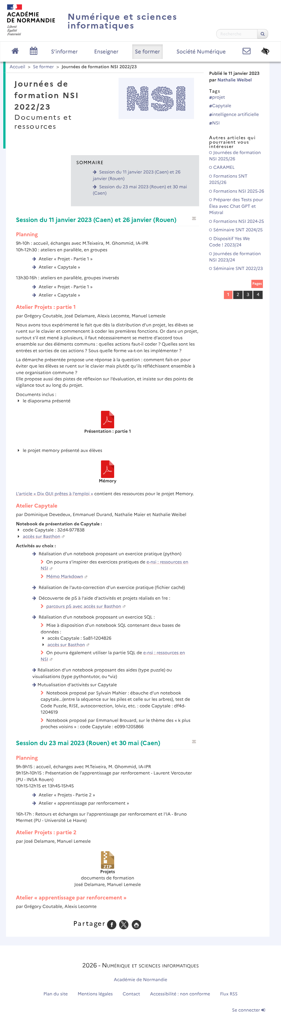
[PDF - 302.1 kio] (107, 469)
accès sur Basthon (41, 536)
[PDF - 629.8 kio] (107, 419)
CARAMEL (223, 167)
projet (218, 97)
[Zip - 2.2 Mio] (107, 859)
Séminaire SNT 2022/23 (237, 268)
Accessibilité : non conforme (180, 994)
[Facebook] (111, 924)
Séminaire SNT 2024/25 (237, 230)
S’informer (64, 51)
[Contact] (246, 51)
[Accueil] (31, 19)
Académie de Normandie (140, 979)
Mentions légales (95, 994)
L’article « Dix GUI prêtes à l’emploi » (54, 494)
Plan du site (55, 994)
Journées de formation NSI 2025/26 (235, 156)
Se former (147, 51)
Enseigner (106, 51)
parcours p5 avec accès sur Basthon (83, 606)
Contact (131, 994)
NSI (216, 123)
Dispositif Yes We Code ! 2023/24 (229, 242)
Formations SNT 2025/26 (228, 179)
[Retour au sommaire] (194, 218)
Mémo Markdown (64, 576)
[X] (123, 924)
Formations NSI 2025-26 (238, 191)
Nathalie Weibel (234, 80)
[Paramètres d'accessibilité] (265, 51)
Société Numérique (201, 51)
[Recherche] (262, 34)
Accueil (17, 67)
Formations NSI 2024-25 (238, 221)
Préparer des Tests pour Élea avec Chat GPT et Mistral (236, 206)
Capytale (221, 106)
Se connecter (246, 1010)
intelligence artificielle (235, 114)
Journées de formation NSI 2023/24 (235, 257)
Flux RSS (229, 994)
